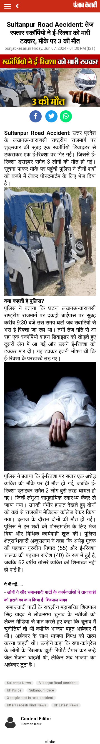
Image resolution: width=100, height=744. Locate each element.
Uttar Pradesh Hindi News (26, 705)
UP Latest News (66, 705)
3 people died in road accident (30, 698)
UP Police (14, 690)
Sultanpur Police (41, 690)
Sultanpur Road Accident (58, 683)
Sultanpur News (19, 683)
